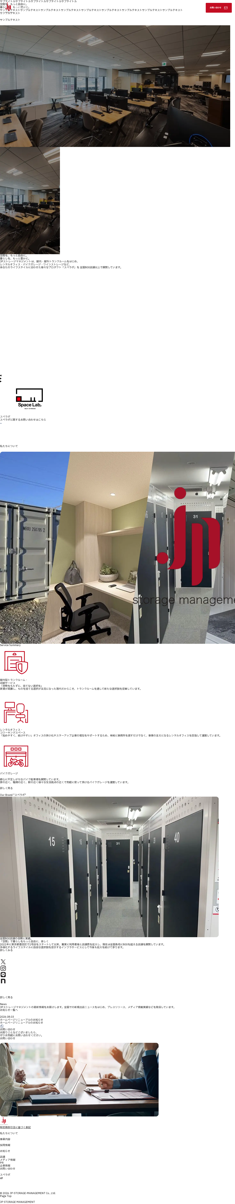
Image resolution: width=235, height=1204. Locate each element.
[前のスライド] (0, 374)
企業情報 (5, 1166)
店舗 (2, 1157)
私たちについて (108, 7)
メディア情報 (7, 1160)
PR (2, 1163)
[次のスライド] (0, 380)
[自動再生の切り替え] (0, 377)
